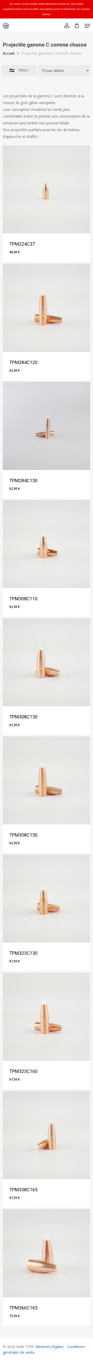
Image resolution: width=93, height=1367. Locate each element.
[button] (87, 25)
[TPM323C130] (46, 899)
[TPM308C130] (46, 662)
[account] (66, 26)
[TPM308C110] (46, 544)
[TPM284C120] (46, 308)
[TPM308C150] (46, 780)
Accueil (8, 53)
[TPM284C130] (46, 426)
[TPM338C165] (46, 1135)
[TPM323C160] (46, 1017)
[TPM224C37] (46, 189)
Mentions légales (49, 1346)
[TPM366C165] (46, 1253)
